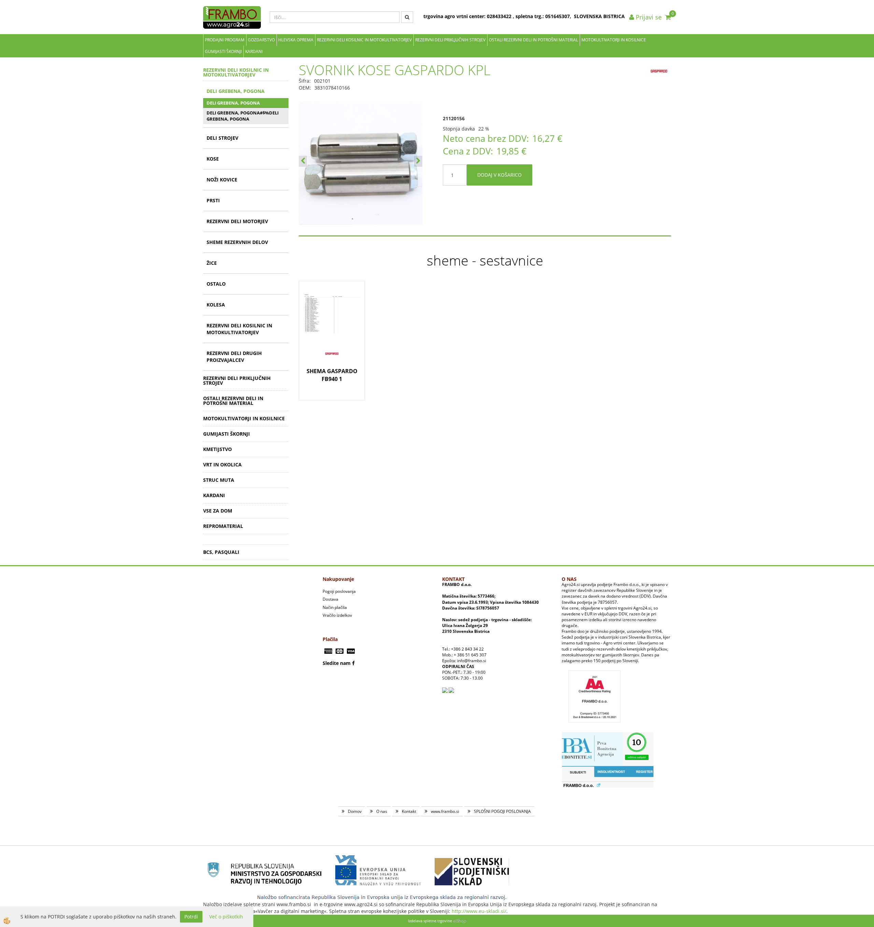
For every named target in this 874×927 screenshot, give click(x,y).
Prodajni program (224, 40)
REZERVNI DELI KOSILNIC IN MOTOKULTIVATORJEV (364, 40)
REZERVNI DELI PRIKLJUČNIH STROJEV (450, 40)
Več (332, 323)
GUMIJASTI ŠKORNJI (223, 51)
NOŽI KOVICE (222, 179)
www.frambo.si (445, 811)
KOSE (213, 158)
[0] (668, 17)
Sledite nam (337, 663)
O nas (381, 811)
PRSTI (213, 200)
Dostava (330, 599)
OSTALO (216, 284)
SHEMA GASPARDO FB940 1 (332, 375)
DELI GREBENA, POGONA (236, 91)
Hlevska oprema (295, 40)
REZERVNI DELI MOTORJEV (237, 221)
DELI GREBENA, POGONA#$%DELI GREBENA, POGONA (243, 116)
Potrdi (191, 916)
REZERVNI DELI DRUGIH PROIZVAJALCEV (234, 356)
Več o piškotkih (226, 916)
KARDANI (254, 51)
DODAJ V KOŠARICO (499, 175)
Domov (355, 811)
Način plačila (335, 607)
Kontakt (409, 811)
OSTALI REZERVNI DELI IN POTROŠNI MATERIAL (533, 40)
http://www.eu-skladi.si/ (479, 911)
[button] (418, 161)
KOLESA (216, 304)
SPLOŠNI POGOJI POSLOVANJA (502, 811)
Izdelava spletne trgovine (430, 920)
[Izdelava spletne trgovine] (459, 920)
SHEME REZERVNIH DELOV (237, 242)
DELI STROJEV (222, 138)
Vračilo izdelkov (337, 615)
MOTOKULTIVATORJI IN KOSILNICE (613, 40)
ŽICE (212, 263)
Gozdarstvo (261, 40)
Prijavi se (648, 17)
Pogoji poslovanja (339, 591)
